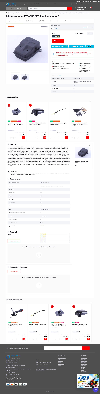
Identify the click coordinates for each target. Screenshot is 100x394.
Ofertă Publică (83, 362)
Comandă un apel (80, 9)
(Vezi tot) (60, 75)
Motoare (59, 362)
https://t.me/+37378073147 (7, 378)
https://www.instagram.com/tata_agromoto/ (20, 378)
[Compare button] (91, 33)
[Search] (69, 8)
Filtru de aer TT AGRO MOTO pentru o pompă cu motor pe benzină (37, 123)
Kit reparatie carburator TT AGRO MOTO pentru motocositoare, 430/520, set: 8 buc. (80, 124)
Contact (82, 368)
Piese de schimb (11, 12)
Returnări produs (84, 364)
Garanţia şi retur (37, 4)
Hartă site (82, 370)
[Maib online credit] (72, 46)
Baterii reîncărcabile (62, 358)
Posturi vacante (59, 4)
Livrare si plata (30, 4)
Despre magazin (23, 4)
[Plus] (15, 138)
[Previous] (88, 101)
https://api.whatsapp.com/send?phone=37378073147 (10, 378)
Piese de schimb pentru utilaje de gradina (23, 12)
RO (81, 4)
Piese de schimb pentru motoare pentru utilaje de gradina (43, 12)
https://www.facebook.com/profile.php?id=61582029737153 (17, 378)
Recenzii (53, 4)
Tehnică (59, 365)
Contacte (43, 4)
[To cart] (23, 137)
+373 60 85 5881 (11, 372)
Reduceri (48, 4)
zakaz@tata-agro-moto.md (14, 374)
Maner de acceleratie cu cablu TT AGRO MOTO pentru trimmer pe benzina (15, 326)
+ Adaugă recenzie (14, 241)
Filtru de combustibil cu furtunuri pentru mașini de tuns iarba (58, 123)
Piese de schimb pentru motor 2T (61, 12)
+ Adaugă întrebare (14, 271)
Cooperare (65, 4)
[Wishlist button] (88, 33)
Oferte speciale (83, 371)
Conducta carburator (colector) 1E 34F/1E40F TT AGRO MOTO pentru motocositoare (15, 124)
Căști (59, 359)
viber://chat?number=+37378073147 (13, 378)
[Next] (90, 101)
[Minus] (9, 138)
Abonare (85, 348)
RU (84, 4)
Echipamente (60, 361)
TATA (56, 28)
